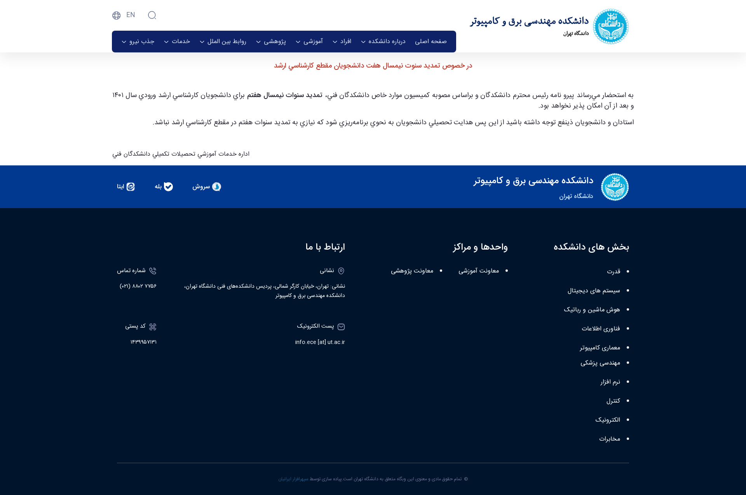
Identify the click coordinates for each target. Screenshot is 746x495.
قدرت (613, 272)
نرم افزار (610, 382)
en (130, 15)
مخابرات (609, 439)
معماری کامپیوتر (600, 348)
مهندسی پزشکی (600, 363)
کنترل (613, 401)
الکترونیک (608, 420)
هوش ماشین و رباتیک (592, 310)
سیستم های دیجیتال (594, 291)
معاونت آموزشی (478, 271)
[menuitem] (431, 41)
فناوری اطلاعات (601, 329)
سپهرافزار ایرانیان (293, 479)
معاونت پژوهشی (412, 271)
